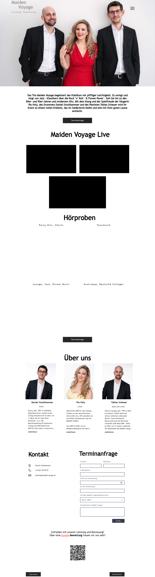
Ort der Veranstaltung (87, 486)
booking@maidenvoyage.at (45, 475)
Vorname (83, 461)
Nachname (106, 461)
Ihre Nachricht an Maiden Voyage (91, 505)
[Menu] (132, 8)
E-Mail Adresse (85, 470)
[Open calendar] (121, 483)
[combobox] (102, 491)
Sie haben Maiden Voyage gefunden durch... (95, 495)
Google (65, 535)
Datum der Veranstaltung (88, 478)
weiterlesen (32, 432)
